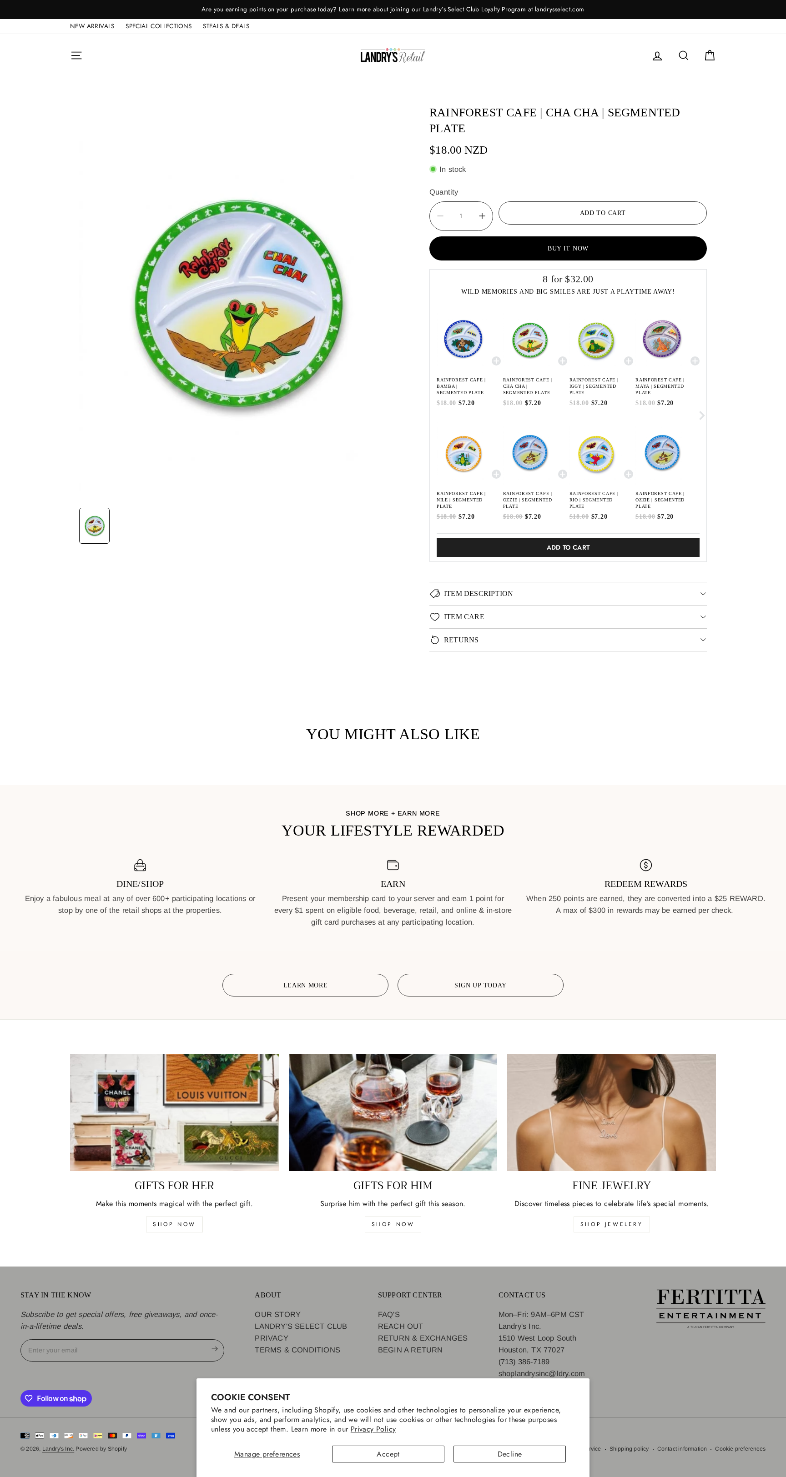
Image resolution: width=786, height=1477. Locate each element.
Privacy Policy (373, 1429)
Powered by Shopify (101, 1449)
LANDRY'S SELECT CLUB (301, 1326)
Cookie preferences (740, 1449)
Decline (510, 1454)
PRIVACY (271, 1338)
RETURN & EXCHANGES (423, 1338)
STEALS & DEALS (226, 25)
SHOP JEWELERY (611, 1224)
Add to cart (568, 547)
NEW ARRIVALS (92, 25)
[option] (393, 10)
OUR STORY (278, 1314)
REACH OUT (400, 1326)
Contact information (682, 1449)
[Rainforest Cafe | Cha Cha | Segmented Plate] (236, 301)
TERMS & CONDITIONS (297, 1350)
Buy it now (568, 247)
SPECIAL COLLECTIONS (159, 25)
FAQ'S (389, 1314)
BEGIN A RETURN (410, 1350)
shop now (174, 1224)
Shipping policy (629, 1449)
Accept (388, 1454)
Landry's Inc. (58, 1449)
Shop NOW (393, 1224)
